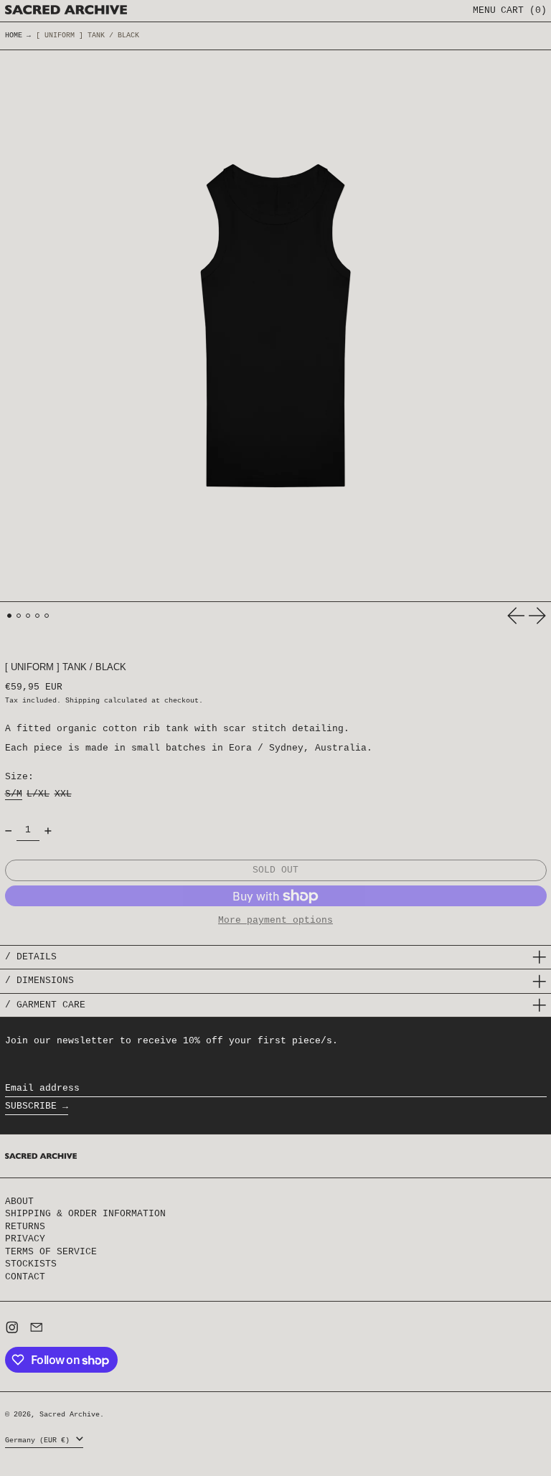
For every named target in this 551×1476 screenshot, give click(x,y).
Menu (484, 10)
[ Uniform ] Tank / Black (87, 35)
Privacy (25, 1238)
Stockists (31, 1264)
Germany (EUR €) (39, 1440)
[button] (524, 11)
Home (13, 35)
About (19, 1201)
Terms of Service (51, 1251)
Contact (25, 1276)
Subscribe (31, 1106)
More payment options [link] (275, 921)
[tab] (9, 616)
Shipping (82, 700)
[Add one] (48, 831)
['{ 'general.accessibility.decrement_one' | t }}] (8, 831)
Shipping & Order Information (85, 1213)
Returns (25, 1226)
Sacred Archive (69, 1414)
